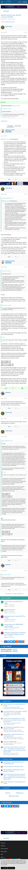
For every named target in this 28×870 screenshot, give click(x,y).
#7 (26, 436)
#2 (26, 136)
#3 (26, 194)
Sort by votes (18, 126)
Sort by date (10, 126)
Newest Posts (7, 701)
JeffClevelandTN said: (6, 198)
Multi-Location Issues (14, 627)
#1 (26, 32)
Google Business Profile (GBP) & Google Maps (13, 708)
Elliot (5, 635)
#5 (26, 398)
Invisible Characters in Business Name (13, 766)
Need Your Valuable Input (10, 741)
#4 (26, 267)
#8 (26, 570)
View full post (4, 121)
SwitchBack (6, 619)
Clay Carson (4, 19)
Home (2, 857)
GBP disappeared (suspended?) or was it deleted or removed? (13, 727)
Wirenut (6, 611)
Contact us (3, 843)
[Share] (24, 32)
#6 (26, 418)
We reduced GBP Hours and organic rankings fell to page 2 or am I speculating (15, 712)
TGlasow (6, 604)
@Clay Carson (5, 139)
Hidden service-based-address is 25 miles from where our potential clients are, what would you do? (14, 720)
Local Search (11, 604)
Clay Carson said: (5, 108)
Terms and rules (4, 848)
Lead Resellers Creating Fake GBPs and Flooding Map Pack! (13, 735)
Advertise (3, 845)
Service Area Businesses (8, 724)
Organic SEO (13, 619)
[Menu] (2, 2)
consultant (6, 627)
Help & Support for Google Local (10, 754)
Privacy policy (4, 851)
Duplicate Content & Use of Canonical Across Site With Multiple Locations (15, 633)
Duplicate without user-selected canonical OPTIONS (11, 16)
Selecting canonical (9, 610)
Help (2, 854)
